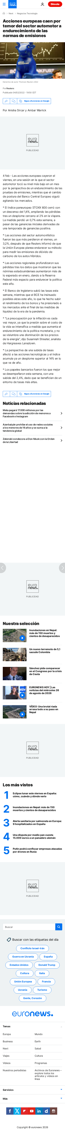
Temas (6, 1026)
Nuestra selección (21, 623)
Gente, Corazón (32, 998)
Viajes (6, 1055)
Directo (55, 4)
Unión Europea (23, 981)
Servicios (8, 1089)
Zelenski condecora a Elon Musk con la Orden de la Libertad (29, 440)
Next (11, 13)
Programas (41, 1063)
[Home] (4, 13)
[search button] (58, 926)
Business (8, 1041)
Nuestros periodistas (14, 1070)
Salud (38, 1048)
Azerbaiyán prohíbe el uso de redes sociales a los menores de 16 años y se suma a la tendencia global (28, 427)
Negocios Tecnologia (27, 13)
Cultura (24, 973)
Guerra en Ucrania (23, 956)
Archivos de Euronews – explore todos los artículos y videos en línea (48, 1074)
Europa (7, 1034)
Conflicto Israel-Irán (32, 948)
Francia (46, 981)
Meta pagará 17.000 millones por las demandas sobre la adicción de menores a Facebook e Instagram (27, 413)
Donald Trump (46, 964)
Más (5, 1098)
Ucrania (22, 989)
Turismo (42, 989)
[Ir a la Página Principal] (12, 4)
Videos (6, 1063)
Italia (42, 973)
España (48, 956)
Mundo (38, 1034)
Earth (38, 1041)
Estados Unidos (19, 964)
